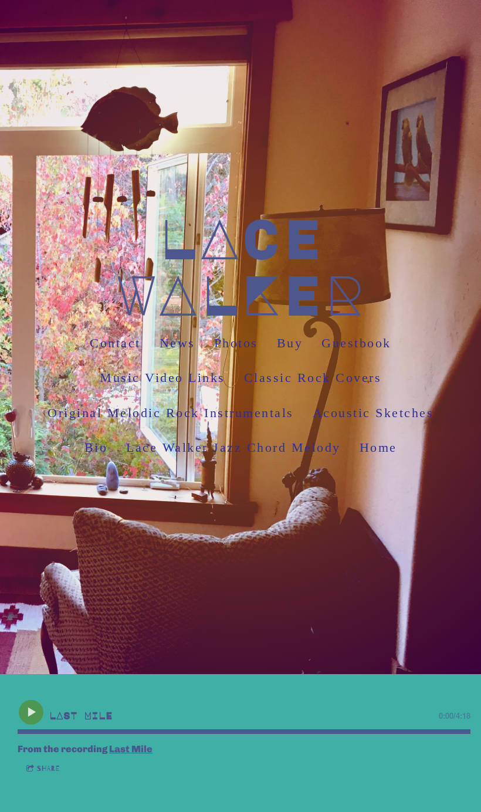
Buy (290, 343)
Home (378, 448)
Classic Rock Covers (313, 378)
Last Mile (131, 749)
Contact (115, 343)
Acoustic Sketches (373, 412)
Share (48, 768)
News (177, 343)
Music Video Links (162, 378)
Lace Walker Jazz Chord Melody (233, 448)
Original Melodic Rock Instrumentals (171, 412)
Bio (96, 448)
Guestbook (356, 343)
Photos (236, 343)
